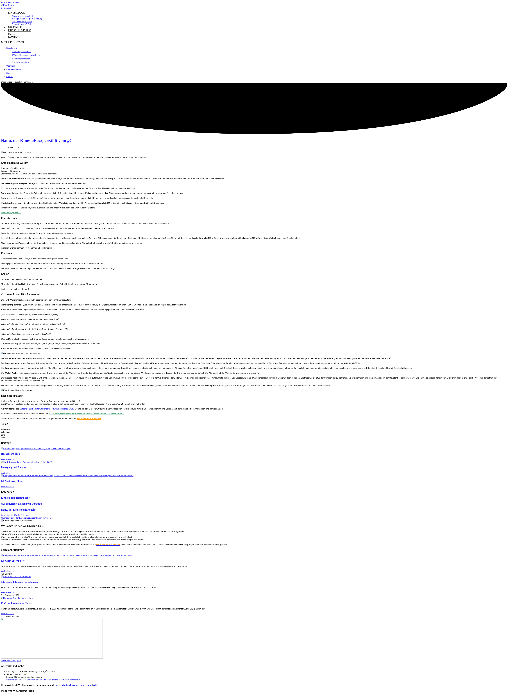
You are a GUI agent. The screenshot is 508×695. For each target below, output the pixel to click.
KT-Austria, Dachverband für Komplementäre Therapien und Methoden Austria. (86, 414)
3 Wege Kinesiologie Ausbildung (26, 55)
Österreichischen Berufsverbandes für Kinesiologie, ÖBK (47, 409)
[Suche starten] (53, 82)
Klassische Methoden (21, 59)
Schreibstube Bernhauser (89, 419)
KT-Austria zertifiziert (12, 481)
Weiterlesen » (7, 459)
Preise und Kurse (13, 70)
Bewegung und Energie (13, 467)
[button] (254, 429)
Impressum (86, 685)
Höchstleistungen (10, 454)
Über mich (10, 66)
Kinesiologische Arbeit (21, 52)
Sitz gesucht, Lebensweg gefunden (19, 582)
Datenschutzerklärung (67, 685)
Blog (8, 73)
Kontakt (9, 77)
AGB (96, 685)
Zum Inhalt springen (10, 2)
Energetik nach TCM (20, 62)
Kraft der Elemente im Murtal (16, 603)
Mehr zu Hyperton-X (11, 213)
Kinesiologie (11, 48)
